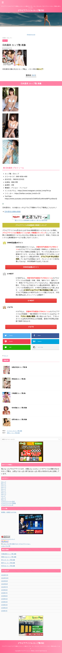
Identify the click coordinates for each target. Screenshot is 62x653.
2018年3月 (4, 605)
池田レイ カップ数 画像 (13, 433)
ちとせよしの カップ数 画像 (14, 431)
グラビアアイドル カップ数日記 (31, 10)
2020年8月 (4, 584)
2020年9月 (4, 581)
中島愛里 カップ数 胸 (18, 393)
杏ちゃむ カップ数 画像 (8, 560)
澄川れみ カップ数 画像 (8, 566)
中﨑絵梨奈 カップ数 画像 (8, 554)
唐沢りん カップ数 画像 (8, 563)
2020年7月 (4, 587)
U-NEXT (31, 300)
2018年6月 (4, 596)
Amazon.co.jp (31, 34)
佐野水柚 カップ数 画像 (19, 419)
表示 (33, 75)
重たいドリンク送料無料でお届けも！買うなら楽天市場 (31, 220)
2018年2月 (4, 608)
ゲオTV (31, 327)
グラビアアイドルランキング (8, 539)
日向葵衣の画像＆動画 (12, 212)
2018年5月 (4, 599)
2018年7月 (4, 593)
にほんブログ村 (5, 546)
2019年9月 (4, 590)
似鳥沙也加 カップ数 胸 (19, 367)
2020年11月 (4, 575)
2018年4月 (4, 602)
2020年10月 (4, 578)
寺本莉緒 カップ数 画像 (19, 408)
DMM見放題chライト (31, 267)
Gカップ (6, 355)
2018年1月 (4, 611)
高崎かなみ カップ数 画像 (8, 557)
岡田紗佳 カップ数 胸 (18, 379)
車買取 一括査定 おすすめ (8, 512)
